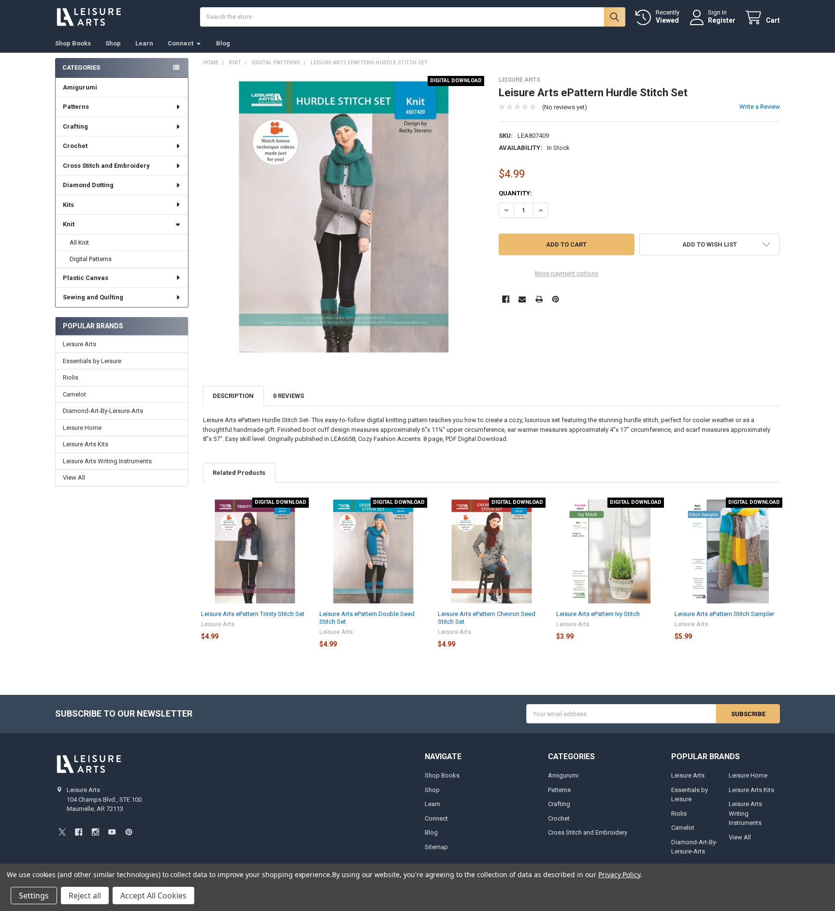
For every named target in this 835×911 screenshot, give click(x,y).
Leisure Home (82, 427)
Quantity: (515, 193)
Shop (113, 43)
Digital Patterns (91, 259)
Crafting (75, 126)
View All (74, 477)
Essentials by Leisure (92, 361)
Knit (68, 224)
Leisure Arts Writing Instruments (107, 461)
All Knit (79, 242)
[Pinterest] (555, 299)
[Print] (539, 299)
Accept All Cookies (153, 895)
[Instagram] (95, 832)
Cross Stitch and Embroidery (106, 165)
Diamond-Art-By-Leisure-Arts (103, 410)
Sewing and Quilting (93, 297)
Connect (180, 43)
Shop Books (73, 43)
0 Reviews (288, 395)
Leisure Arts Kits (85, 444)
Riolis (70, 377)
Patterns (76, 106)
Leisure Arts (79, 344)
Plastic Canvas (85, 277)
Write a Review (759, 106)
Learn (144, 43)
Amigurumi (80, 87)
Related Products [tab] (239, 472)
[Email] (522, 299)
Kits (68, 204)
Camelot (74, 394)
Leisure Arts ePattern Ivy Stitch (598, 613)
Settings (34, 895)
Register (721, 20)
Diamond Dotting (88, 185)
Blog (223, 43)
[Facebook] (506, 299)
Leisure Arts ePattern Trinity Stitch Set (252, 613)
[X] (62, 832)
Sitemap (436, 847)
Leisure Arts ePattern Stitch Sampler (724, 613)
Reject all (85, 895)
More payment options (566, 273)
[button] (709, 244)
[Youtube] (112, 832)
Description (233, 395)
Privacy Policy (619, 874)
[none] (344, 217)
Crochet (75, 145)
